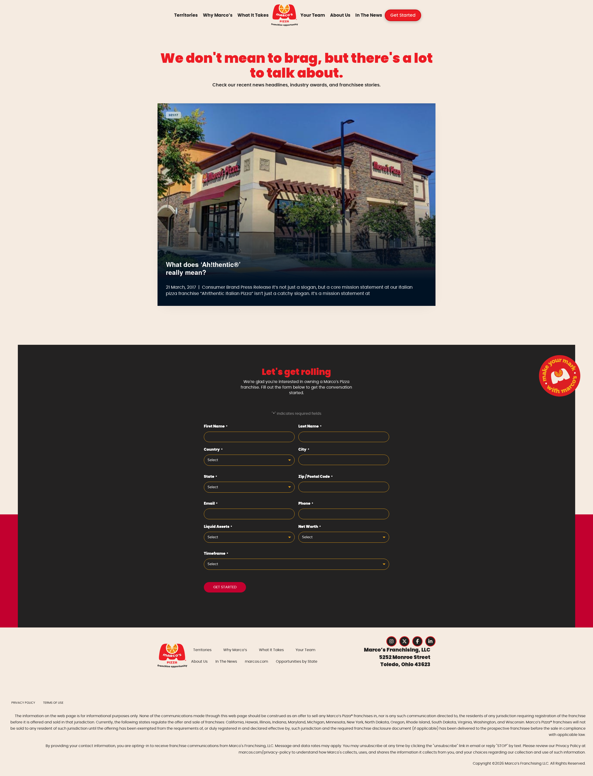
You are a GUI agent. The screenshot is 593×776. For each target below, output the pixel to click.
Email (211, 503)
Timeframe (216, 553)
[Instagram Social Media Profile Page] (391, 641)
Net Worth (309, 527)
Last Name (310, 426)
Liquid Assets (218, 527)
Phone (305, 503)
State (210, 476)
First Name (215, 426)
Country (213, 449)
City (303, 449)
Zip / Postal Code (315, 476)
